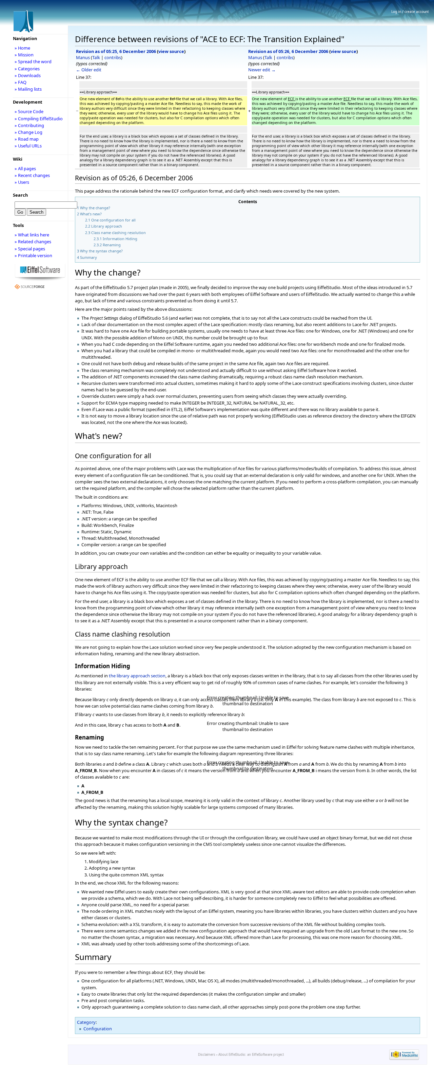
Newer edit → (262, 70)
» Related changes (33, 241)
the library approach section (137, 676)
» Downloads (28, 75)
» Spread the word (33, 61)
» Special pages (30, 249)
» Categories (27, 69)
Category (86, 1022)
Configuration (97, 1029)
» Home (22, 48)
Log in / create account (410, 11)
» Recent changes (32, 175)
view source (171, 51)
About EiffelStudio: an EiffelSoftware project (251, 1054)
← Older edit (88, 70)
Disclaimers (206, 1054)
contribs (112, 57)
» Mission (24, 55)
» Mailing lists (28, 89)
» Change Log (28, 132)
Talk (96, 57)
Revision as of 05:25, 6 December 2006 (116, 51)
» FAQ (20, 82)
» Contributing (29, 125)
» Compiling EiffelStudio (39, 118)
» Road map (27, 139)
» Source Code (29, 111)
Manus (83, 57)
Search (20, 195)
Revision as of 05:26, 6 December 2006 (288, 51)
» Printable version (33, 255)
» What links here (32, 235)
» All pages (25, 168)
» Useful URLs (28, 146)
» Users (22, 182)
